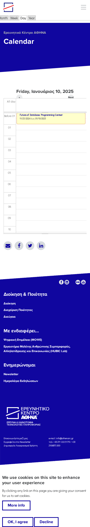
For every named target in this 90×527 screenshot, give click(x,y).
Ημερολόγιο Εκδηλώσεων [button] (21, 381)
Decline (46, 522)
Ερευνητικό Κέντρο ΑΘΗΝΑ (25, 33)
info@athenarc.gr (64, 438)
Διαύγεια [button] (10, 317)
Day (23, 18)
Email (8, 245)
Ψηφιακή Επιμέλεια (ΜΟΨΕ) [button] (23, 340)
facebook (61, 282)
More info (16, 505)
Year (32, 18)
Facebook (19, 245)
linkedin (66, 282)
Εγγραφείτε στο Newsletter (17, 441)
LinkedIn (41, 245)
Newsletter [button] (11, 374)
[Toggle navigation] (83, 7)
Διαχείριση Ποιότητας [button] (18, 310)
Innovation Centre (29, 7)
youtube (83, 282)
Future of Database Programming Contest (41, 114)
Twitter (30, 245)
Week (14, 18)
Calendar (19, 41)
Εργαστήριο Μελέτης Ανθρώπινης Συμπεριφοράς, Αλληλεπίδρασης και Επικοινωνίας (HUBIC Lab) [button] (37, 349)
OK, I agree (18, 522)
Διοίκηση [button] (10, 303)
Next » (70, 98)
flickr (77, 282)
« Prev (19, 98)
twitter (72, 282)
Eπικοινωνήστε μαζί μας (16, 438)
